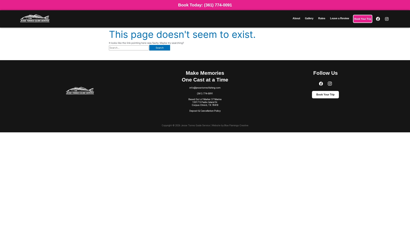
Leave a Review (339, 18)
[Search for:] (129, 47)
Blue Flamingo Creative (236, 125)
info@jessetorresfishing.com (205, 87)
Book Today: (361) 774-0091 (205, 5)
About (296, 18)
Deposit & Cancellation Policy (205, 110)
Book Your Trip (362, 18)
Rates (321, 18)
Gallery (309, 18)
